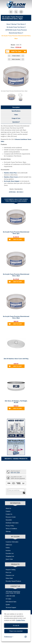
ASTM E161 (12, 192)
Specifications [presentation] (16, 111)
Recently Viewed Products (13, 581)
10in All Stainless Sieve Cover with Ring (16, 358)
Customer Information (12, 542)
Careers (8, 511)
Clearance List (10, 575)
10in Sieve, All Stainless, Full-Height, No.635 (16, 401)
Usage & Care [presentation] (16, 118)
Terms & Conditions (11, 528)
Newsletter (9, 520)
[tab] (16, 107)
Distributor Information (12, 523)
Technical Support (11, 607)
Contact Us (9, 514)
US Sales (8, 599)
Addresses (9, 544)
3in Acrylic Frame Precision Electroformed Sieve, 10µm (16, 274)
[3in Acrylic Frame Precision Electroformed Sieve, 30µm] (11, 97)
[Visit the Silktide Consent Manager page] (25, 637)
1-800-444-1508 (10, 596)
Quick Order (9, 559)
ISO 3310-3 (20, 192)
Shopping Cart (10, 556)
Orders (8, 547)
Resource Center (11, 517)
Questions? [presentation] (16, 122)
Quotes (8, 604)
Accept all (16, 625)
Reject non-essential (16, 631)
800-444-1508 (15, 472)
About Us (8, 508)
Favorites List (10, 553)
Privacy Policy (10, 525)
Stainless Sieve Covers (11, 177)
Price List (8, 572)
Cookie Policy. (20, 620)
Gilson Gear (9, 578)
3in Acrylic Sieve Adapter (11, 181)
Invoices (8, 550)
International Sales (11, 601)
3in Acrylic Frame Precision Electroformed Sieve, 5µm (16, 232)
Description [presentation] (16, 107)
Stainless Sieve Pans (10, 173)
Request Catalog (10, 569)
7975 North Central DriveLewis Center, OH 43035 (13, 592)
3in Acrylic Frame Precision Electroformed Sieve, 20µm (16, 317)
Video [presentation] (16, 114)
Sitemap (8, 531)
